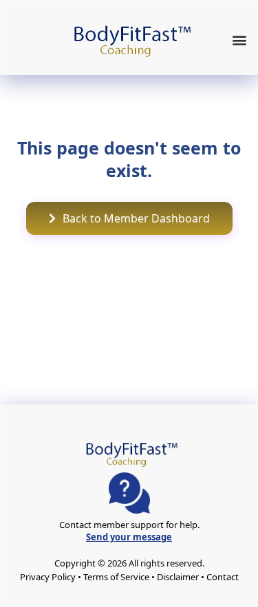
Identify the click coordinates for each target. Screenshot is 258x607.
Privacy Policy (48, 577)
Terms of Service (116, 577)
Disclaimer (178, 577)
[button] (239, 39)
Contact (222, 577)
